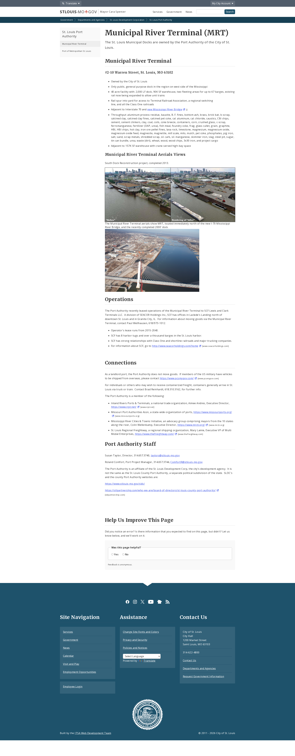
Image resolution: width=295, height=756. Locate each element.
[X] (142, 602)
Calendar (68, 656)
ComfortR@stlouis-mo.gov (186, 462)
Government (174, 12)
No (127, 554)
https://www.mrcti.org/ (191, 425)
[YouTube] (150, 602)
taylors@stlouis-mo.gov (165, 455)
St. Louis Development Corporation (127, 19)
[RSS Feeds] (167, 602)
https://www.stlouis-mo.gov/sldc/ (125, 483)
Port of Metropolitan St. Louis (76, 51)
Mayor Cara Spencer (113, 11)
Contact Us (189, 660)
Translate (149, 660)
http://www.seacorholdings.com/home (175, 346)
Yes (116, 554)
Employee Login (73, 686)
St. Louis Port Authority (160, 19)
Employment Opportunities (79, 672)
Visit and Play (71, 664)
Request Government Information (203, 676)
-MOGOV (78, 11)
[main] (147, 300)
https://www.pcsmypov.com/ (177, 378)
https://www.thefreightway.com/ (154, 434)
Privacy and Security (135, 640)
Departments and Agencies (91, 19)
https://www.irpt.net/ (123, 407)
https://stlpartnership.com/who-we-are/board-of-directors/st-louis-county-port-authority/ (160, 490)
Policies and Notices (135, 648)
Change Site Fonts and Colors (141, 632)
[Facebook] (127, 602)
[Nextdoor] (159, 602)
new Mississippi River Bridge (164, 109)
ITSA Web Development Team (93, 733)
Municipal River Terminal (74, 43)
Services (158, 12)
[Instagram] (135, 602)
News (189, 12)
